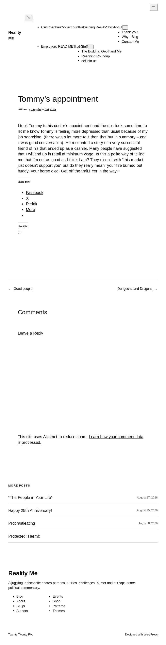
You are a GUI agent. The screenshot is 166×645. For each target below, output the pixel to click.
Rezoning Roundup (95, 56)
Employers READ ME (57, 46)
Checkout (54, 27)
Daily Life (50, 109)
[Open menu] (154, 7)
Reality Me (22, 573)
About (118, 27)
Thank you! (130, 32)
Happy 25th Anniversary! (30, 510)
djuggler (36, 109)
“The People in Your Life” (30, 497)
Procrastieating (21, 523)
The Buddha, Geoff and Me (101, 51)
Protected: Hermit (24, 536)
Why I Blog (130, 37)
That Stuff (80, 46)
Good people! (23, 289)
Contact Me (130, 42)
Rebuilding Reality (92, 27)
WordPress (151, 634)
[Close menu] (29, 18)
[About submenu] (125, 27)
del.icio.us (89, 61)
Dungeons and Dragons (134, 289)
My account (70, 27)
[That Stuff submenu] (91, 47)
